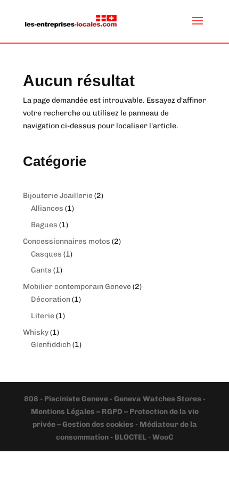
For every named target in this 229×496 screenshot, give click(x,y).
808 (32, 398)
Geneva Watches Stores (157, 398)
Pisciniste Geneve (77, 398)
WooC (162, 437)
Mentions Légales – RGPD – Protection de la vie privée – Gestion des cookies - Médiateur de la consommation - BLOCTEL (115, 424)
